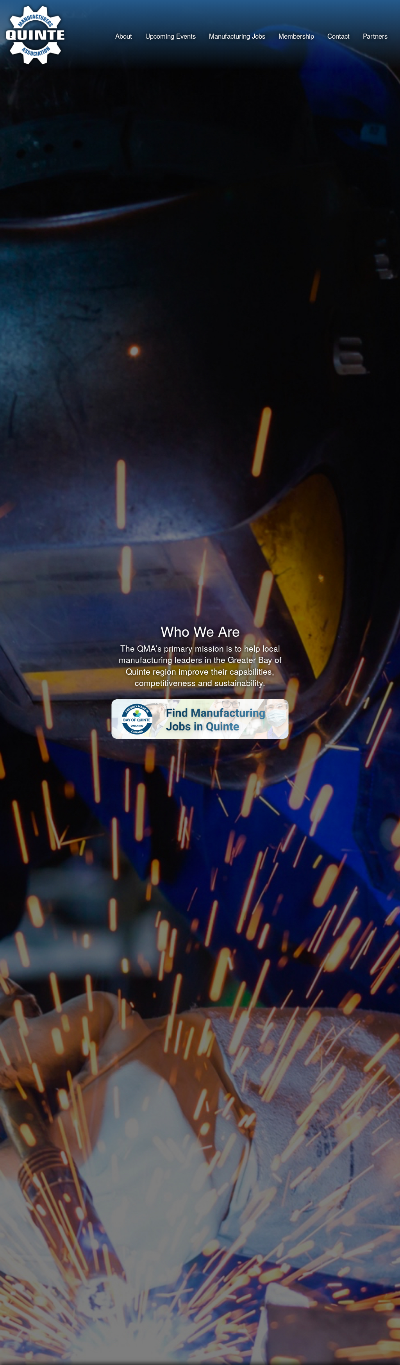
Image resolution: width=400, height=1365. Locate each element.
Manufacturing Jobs (237, 36)
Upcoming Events (170, 36)
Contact (338, 36)
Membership (296, 36)
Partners (375, 36)
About (123, 36)
